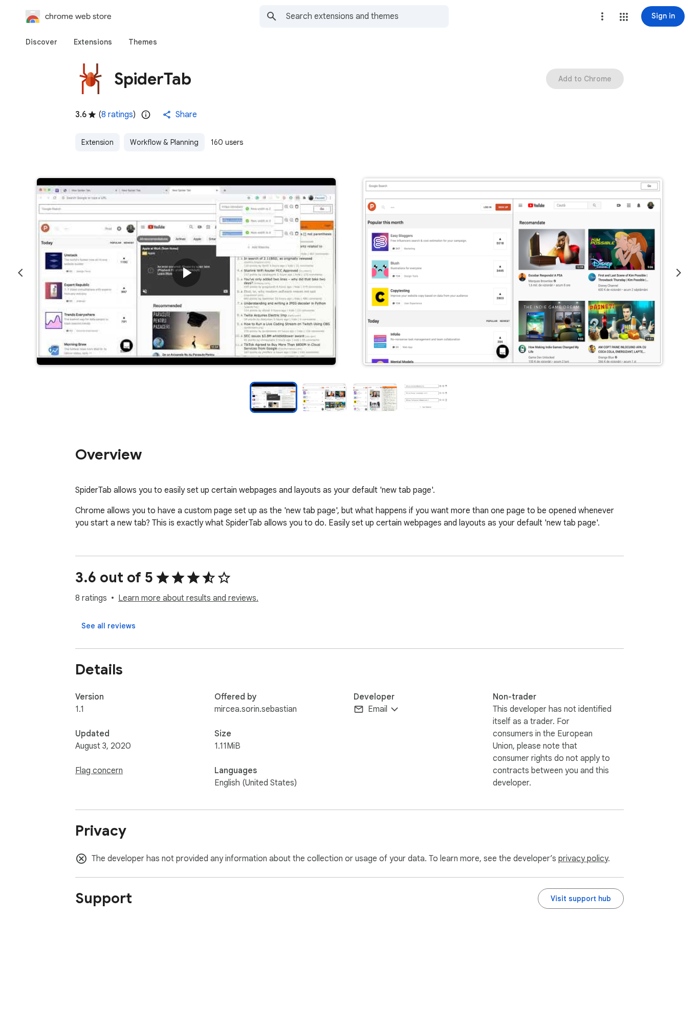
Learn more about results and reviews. (188, 598)
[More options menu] (602, 16)
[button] (624, 17)
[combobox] (367, 16)
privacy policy (583, 859)
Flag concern (99, 771)
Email (377, 709)
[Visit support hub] (581, 898)
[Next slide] (678, 273)
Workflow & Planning (164, 142)
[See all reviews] (108, 626)
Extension (97, 142)
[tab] (41, 42)
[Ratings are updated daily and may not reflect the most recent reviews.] (146, 114)
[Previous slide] (20, 273)
